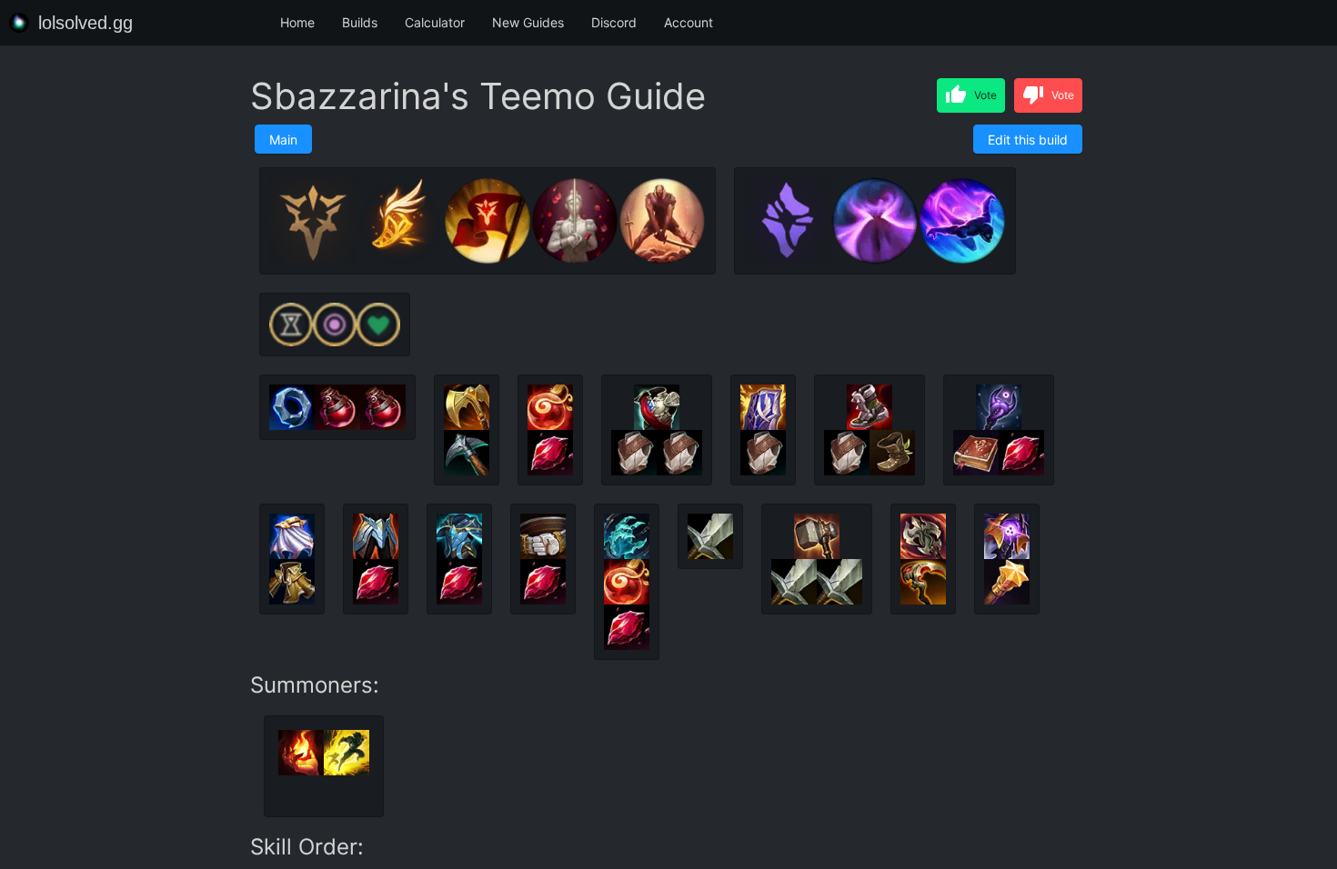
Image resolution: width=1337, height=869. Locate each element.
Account (688, 22)
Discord (614, 22)
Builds (359, 22)
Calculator (435, 22)
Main (283, 139)
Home (297, 22)
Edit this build (1028, 139)
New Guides (528, 22)
